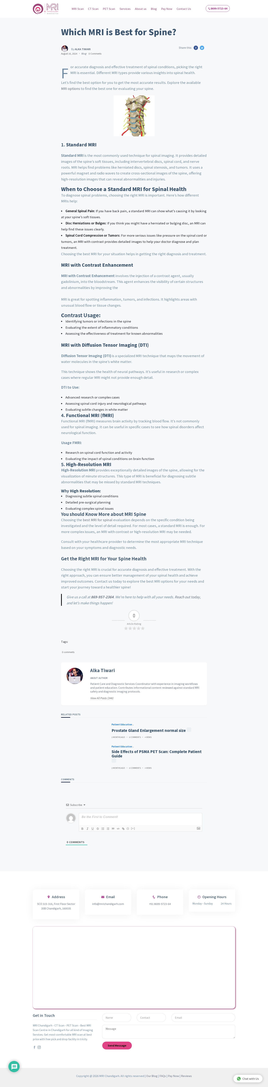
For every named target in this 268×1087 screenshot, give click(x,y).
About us (140, 9)
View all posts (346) (101, 698)
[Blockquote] (113, 829)
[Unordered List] (107, 829)
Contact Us (184, 9)
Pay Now (166, 9)
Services (125, 9)
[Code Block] (118, 829)
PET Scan (109, 9)
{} (128, 828)
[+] (133, 828)
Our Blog (152, 1076)
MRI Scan (78, 9)
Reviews (186, 1076)
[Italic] (87, 829)
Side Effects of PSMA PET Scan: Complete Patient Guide (157, 753)
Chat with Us (250, 1078)
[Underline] (92, 829)
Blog (154, 9)
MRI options (70, 88)
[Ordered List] (102, 829)
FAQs (163, 1076)
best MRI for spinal (97, 519)
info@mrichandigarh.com (108, 904)
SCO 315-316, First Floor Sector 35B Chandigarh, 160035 (56, 906)
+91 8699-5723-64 (160, 904)
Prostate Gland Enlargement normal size (149, 730)
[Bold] (82, 829)
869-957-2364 (102, 596)
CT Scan (93, 9)
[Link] (123, 829)
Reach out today (187, 596)
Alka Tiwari (102, 670)
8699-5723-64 (219, 8)
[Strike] (97, 829)
